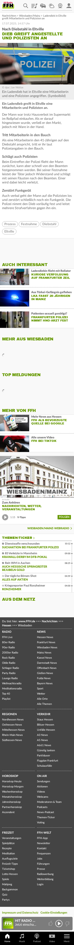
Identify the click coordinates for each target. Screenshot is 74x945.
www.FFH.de (26, 621)
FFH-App (42, 838)
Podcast (37, 941)
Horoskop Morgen (12, 786)
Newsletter (43, 843)
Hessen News (45, 637)
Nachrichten (9, 16)
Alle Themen (44, 704)
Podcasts (42, 807)
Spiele (5, 879)
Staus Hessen (45, 719)
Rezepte (7, 848)
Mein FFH (69, 4)
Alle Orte (42, 699)
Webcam (60, 4)
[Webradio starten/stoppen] (58, 923)
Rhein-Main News (12, 735)
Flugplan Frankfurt (47, 760)
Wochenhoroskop (12, 792)
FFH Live (7, 637)
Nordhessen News (13, 719)
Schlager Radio (10, 668)
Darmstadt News (47, 663)
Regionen (9, 714)
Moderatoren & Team (49, 802)
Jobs (39, 858)
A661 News (44, 745)
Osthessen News (12, 725)
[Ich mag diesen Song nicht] (67, 923)
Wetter (52, 4)
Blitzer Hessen (45, 725)
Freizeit (8, 832)
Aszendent (8, 812)
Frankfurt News (46, 642)
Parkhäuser (43, 755)
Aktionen (42, 786)
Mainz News (44, 652)
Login (40, 884)
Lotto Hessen (10, 874)
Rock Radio (8, 658)
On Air (42, 776)
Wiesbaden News (47, 647)
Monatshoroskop (12, 797)
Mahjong (7, 884)
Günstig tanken (46, 750)
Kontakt (41, 848)
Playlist (34, 4)
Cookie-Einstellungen (53, 912)
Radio (6, 631)
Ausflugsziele (10, 858)
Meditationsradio (12, 688)
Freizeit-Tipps (10, 864)
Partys (6, 900)
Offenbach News (47, 668)
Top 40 (6, 694)
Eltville (9, 231)
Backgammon (10, 889)
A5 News (42, 740)
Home (7, 941)
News (41, 631)
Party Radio (8, 673)
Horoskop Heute (12, 781)
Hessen (6, 625)
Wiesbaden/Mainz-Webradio (48, 528)
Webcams (42, 797)
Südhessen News (12, 740)
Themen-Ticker (17, 538)
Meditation (8, 853)
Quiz (4, 894)
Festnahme (29, 224)
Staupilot (43, 4)
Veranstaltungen (11, 838)
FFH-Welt (44, 832)
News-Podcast (45, 812)
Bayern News (45, 683)
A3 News (42, 735)
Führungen (43, 864)
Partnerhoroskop (12, 807)
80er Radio (8, 642)
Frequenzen (44, 853)
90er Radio (8, 647)
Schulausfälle (44, 766)
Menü (66, 941)
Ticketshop (8, 869)
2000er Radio (10, 652)
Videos (41, 792)
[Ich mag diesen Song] (50, 923)
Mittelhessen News (13, 730)
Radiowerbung (45, 874)
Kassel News (44, 658)
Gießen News (45, 673)
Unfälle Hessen (46, 730)
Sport (40, 688)
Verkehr (43, 714)
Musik (22, 941)
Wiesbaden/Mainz (29, 16)
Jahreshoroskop (11, 802)
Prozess (10, 224)
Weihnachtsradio (11, 683)
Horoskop (10, 776)
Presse (41, 869)
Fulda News (44, 678)
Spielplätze (8, 843)
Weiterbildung (45, 879)
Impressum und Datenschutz (20, 912)
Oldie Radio (8, 663)
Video (52, 941)
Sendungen (43, 781)
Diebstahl (49, 224)
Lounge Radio (10, 678)
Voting (41, 822)
